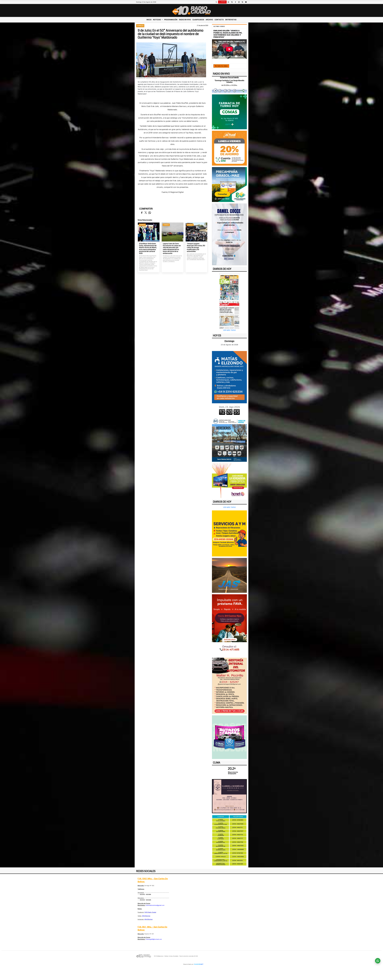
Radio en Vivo (185, 20)
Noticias (157, 20)
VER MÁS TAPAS (229, 330)
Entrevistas (230, 20)
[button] (216, 2)
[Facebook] (235, 2)
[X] (232, 2)
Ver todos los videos (221, 66)
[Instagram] (239, 2)
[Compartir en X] (145, 212)
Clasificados (198, 20)
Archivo (209, 20)
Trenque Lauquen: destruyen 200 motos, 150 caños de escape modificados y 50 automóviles (196, 247)
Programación (170, 20)
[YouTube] (246, 2)
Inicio (149, 20)
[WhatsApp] (228, 2)
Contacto (219, 20)
